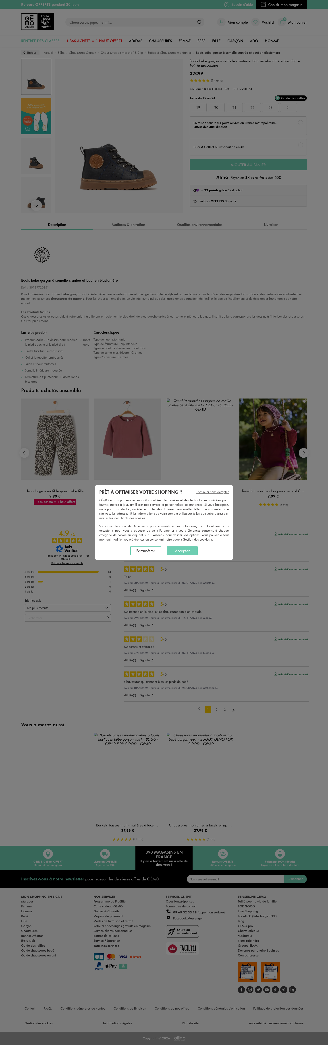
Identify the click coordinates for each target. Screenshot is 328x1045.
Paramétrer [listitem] (145, 550)
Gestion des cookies (196, 539)
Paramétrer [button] (166, 530)
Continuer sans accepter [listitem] (212, 492)
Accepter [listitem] (182, 550)
